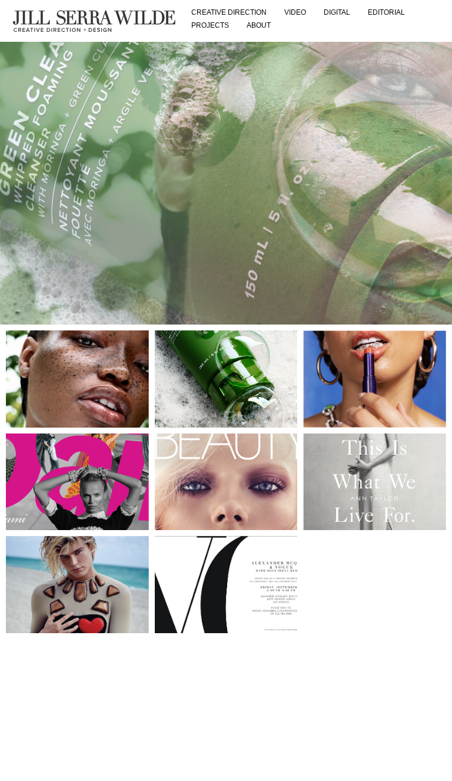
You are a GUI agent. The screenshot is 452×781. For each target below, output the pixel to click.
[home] (94, 21)
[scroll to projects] (226, 183)
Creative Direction (229, 12)
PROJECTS (210, 25)
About (259, 25)
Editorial (386, 12)
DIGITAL (337, 12)
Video (295, 12)
